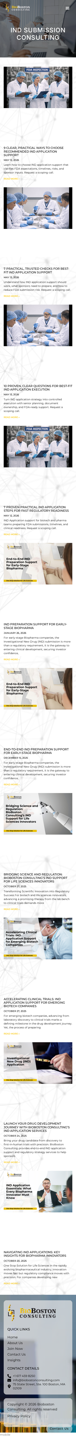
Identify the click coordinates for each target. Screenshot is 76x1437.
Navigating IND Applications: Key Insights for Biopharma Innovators (35, 1253)
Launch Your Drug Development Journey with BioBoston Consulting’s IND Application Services (37, 1127)
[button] (67, 8)
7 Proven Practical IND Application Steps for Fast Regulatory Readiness (36, 508)
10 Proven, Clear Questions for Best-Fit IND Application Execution (38, 387)
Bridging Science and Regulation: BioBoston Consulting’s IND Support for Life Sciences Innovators (35, 878)
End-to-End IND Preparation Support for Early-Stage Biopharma (36, 751)
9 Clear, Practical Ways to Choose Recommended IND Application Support (34, 151)
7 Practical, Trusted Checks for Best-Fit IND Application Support (36, 270)
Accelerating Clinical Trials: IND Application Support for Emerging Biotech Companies (34, 1002)
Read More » (12, 178)
